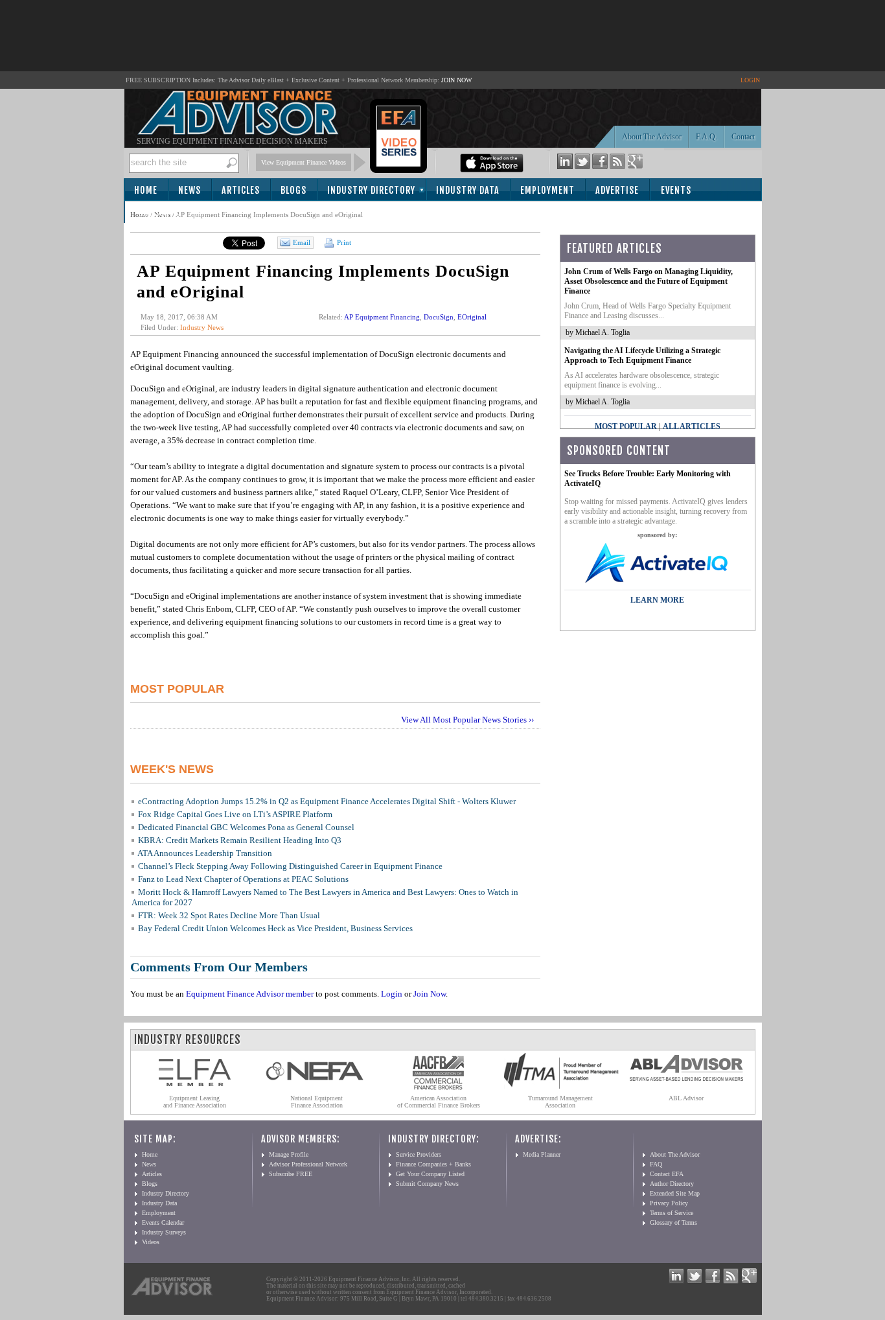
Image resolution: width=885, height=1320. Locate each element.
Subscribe (160, 212)
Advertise (617, 190)
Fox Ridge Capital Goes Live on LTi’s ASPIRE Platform (235, 814)
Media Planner (541, 1154)
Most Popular (626, 426)
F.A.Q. (706, 136)
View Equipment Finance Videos (303, 162)
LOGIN (750, 80)
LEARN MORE (657, 600)
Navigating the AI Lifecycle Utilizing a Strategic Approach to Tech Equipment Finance (642, 355)
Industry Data (468, 190)
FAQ (656, 1164)
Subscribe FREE (290, 1173)
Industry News (202, 327)
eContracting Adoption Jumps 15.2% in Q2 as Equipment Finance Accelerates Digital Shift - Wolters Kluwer (327, 801)
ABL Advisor (686, 1098)
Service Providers (418, 1154)
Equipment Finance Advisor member (250, 994)
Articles (241, 190)
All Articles (691, 426)
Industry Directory (371, 190)
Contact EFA (667, 1173)
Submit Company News (427, 1183)
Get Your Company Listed (430, 1173)
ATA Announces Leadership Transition (204, 853)
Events (676, 190)
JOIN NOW (456, 80)
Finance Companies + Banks (433, 1164)
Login (391, 994)
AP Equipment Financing (382, 317)
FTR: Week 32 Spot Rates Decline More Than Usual (229, 915)
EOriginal (472, 317)
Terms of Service (671, 1212)
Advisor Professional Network (308, 1164)
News (189, 190)
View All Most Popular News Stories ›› (467, 719)
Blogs (293, 190)
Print (343, 242)
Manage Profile (288, 1154)
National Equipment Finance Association (316, 1101)
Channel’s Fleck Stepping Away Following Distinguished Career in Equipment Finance (290, 866)
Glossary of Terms (673, 1222)
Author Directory (672, 1183)
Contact (743, 136)
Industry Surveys (164, 1232)
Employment (547, 190)
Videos (150, 1241)
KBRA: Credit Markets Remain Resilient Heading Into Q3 (239, 840)
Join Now (429, 994)
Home (145, 190)
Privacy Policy (669, 1203)
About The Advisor (652, 136)
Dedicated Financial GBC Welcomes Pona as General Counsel (246, 827)
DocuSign (439, 317)
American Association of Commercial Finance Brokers (438, 1101)
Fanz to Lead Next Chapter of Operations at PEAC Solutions (243, 879)
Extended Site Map (675, 1193)
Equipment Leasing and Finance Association (194, 1101)
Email (301, 242)
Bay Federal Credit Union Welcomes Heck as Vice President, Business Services (275, 928)
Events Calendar (163, 1222)
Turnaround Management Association (560, 1101)
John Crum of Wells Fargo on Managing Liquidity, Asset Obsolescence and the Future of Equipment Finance (648, 281)
